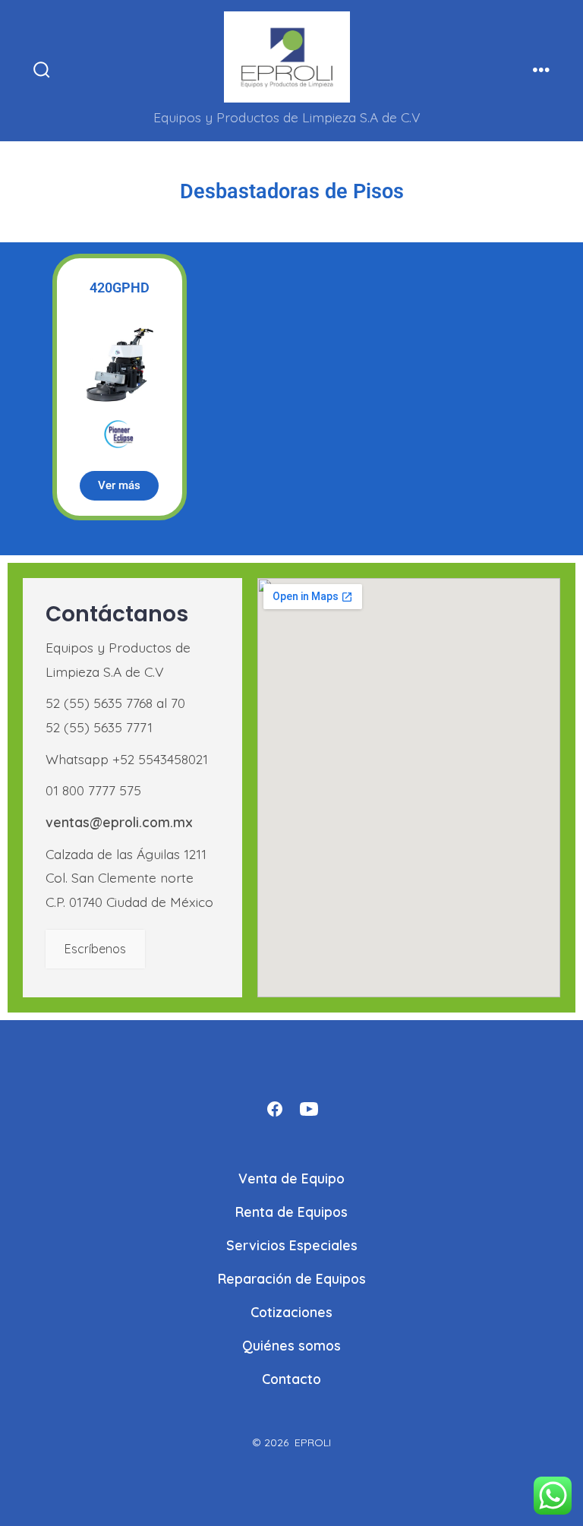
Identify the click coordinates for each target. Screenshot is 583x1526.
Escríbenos (95, 948)
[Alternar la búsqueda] (41, 70)
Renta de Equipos (291, 1211)
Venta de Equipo (291, 1178)
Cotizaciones (291, 1311)
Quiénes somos (291, 1345)
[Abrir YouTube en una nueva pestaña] (309, 1109)
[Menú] (541, 70)
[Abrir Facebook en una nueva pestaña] (275, 1109)
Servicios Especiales (292, 1245)
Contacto (291, 1378)
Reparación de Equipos (292, 1278)
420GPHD (120, 287)
